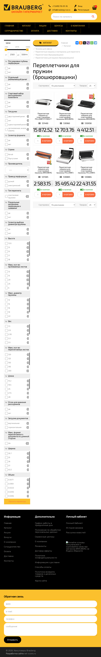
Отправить (12, 639)
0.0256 (11, 492)
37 (9, 465)
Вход (80, 6)
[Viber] (88, 42)
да (9, 68)
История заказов (74, 527)
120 (9, 354)
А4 (9, 443)
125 (9, 359)
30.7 (10, 453)
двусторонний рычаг (16, 116)
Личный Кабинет (74, 523)
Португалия (13, 158)
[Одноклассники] (80, 42)
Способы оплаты (43, 567)
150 (9, 363)
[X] (84, 42)
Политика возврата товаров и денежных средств (45, 573)
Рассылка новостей (75, 532)
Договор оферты (43, 550)
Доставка (52, 30)
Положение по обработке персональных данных (48, 531)
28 (9, 397)
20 (9, 280)
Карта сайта (41, 580)
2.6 (9, 330)
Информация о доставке (47, 562)
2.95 (10, 334)
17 (9, 255)
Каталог (26, 25)
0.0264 (11, 496)
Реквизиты (40, 546)
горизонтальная (14, 427)
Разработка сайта (15, 653)
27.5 (9, 393)
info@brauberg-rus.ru (61, 10)
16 (9, 308)
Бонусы (58, 25)
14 (9, 304)
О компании (78, 25)
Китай (10, 154)
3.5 (9, 342)
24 (9, 389)
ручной (11, 181)
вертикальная (13, 423)
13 (9, 247)
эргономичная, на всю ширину (17, 129)
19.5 (9, 385)
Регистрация (83, 10)
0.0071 (10, 480)
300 (9, 371)
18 (9, 260)
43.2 (10, 470)
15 (9, 251)
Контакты (71, 30)
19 (9, 312)
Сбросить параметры (17, 501)
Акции (42, 25)
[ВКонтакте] (77, 42)
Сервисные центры (44, 536)
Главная (9, 25)
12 (9, 272)
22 (9, 316)
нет (9, 72)
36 (9, 461)
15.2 (9, 381)
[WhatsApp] (91, 42)
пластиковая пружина (13, 196)
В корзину (46, 141)
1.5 (9, 326)
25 (9, 284)
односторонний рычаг (17, 124)
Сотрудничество (14, 30)
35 (9, 457)
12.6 (9, 243)
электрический (14, 185)
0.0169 (11, 484)
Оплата (35, 30)
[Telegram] (95, 42)
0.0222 (11, 488)
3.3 (9, 338)
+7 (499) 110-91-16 (60, 6)
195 (9, 367)
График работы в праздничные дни (44, 524)
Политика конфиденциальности (46, 556)
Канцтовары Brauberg (23, 7)
